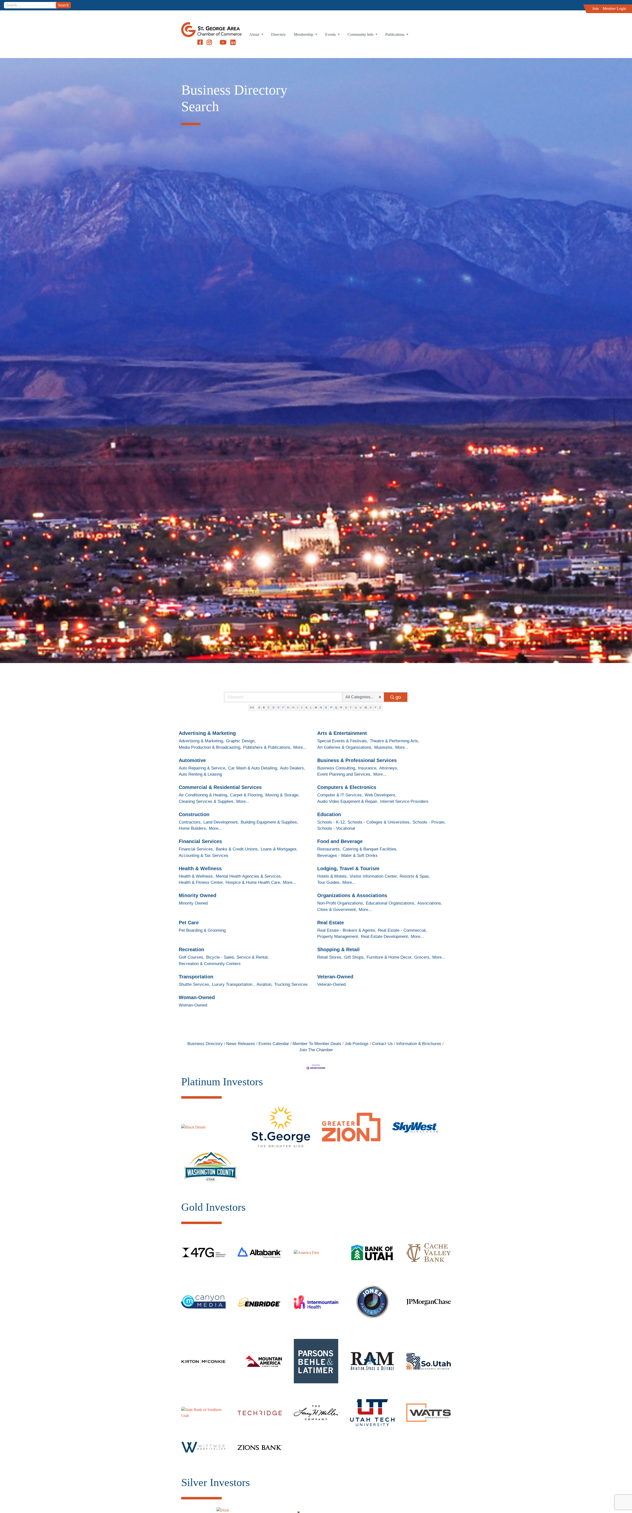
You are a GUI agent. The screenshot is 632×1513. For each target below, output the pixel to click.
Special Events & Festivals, (342, 741)
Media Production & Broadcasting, (210, 747)
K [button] (306, 707)
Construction (194, 814)
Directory (278, 34)
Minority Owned (197, 895)
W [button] (365, 707)
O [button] (326, 707)
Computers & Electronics (346, 787)
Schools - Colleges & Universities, (379, 822)
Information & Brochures (418, 1043)
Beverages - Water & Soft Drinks (347, 855)
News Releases (240, 1043)
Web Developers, (380, 795)
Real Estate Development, (385, 936)
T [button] (351, 707)
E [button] (278, 707)
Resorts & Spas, (415, 876)
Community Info (361, 34)
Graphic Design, (241, 741)
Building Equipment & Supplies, (269, 822)
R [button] (341, 707)
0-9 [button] (252, 707)
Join (595, 8)
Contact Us (382, 1043)
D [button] (274, 707)
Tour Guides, (329, 882)
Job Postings (357, 1043)
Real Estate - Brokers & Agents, (346, 930)
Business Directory (205, 1043)
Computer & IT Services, (340, 795)
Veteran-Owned (335, 976)
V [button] (360, 707)
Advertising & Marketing (207, 733)
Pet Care (189, 922)
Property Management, (338, 936)
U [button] (356, 707)
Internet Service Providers (404, 801)
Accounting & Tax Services (203, 855)
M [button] (316, 707)
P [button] (331, 707)
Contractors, (190, 822)
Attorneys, (388, 768)
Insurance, (367, 768)
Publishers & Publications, (267, 747)
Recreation (191, 949)
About (254, 34)
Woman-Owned (197, 997)
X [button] (371, 707)
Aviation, (265, 984)
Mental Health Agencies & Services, (249, 876)
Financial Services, (196, 849)
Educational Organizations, (390, 903)
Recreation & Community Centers (210, 963)
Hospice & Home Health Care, (253, 882)
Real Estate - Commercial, (402, 930)
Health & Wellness (200, 868)
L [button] (311, 707)
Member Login (614, 8)
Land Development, (221, 822)
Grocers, (422, 957)
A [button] (259, 707)
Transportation (196, 976)
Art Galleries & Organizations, (345, 747)
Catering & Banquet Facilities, (370, 849)
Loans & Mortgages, (279, 849)
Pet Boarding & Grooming (202, 930)
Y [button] (375, 707)
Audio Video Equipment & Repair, (347, 801)
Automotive (192, 760)
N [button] (321, 707)
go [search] (398, 697)
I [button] (297, 707)
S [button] (346, 707)
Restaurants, (329, 849)
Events (331, 34)
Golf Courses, (191, 957)
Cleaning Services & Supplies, (207, 801)
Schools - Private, (429, 822)
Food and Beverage (340, 841)
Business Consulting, (336, 768)
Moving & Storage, (282, 795)
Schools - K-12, (331, 822)
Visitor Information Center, (374, 876)
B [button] (264, 707)
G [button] (288, 707)
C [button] (269, 707)
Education (329, 814)
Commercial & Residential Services (220, 787)
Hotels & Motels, (332, 876)
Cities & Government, (337, 909)
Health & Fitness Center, (201, 882)
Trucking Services (291, 984)
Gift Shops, (354, 957)
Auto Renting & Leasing (200, 774)
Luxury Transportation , (233, 984)
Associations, (429, 903)
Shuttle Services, (194, 984)
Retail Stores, (329, 957)
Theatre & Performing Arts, (394, 741)
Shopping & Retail (338, 949)
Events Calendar (273, 1043)
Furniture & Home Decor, (390, 957)
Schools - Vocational (336, 828)
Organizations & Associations (352, 895)
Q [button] (336, 707)
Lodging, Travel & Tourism (348, 868)
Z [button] (380, 707)
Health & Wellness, (196, 876)
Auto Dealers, (292, 768)
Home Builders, (193, 828)
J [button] (301, 707)
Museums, (384, 747)
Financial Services (200, 841)
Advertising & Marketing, (201, 741)
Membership (304, 34)
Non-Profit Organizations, (340, 903)
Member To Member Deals (317, 1043)
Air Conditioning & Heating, (203, 795)
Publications (395, 34)
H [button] (293, 707)
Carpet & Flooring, (247, 795)
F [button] (283, 707)
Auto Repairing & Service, (202, 768)
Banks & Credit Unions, (237, 849)
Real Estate (330, 922)
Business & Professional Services (357, 760)
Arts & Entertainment (342, 733)
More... (299, 747)
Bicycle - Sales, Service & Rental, (237, 957)
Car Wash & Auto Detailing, (253, 768)
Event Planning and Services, (344, 774)
